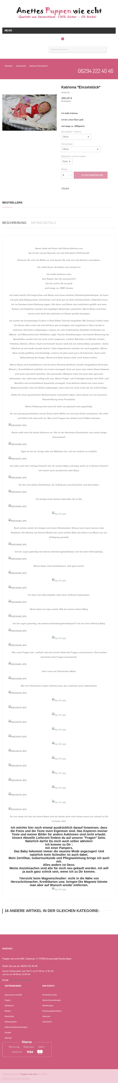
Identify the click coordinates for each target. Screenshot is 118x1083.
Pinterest (85, 188)
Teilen (72, 188)
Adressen (46, 1016)
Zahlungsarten (11, 1022)
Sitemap (8, 1038)
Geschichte (9, 1016)
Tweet (79, 188)
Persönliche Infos (49, 995)
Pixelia (27, 1078)
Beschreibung (14, 222)
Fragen (8, 1000)
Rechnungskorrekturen (52, 1011)
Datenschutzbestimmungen (16, 1027)
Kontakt (8, 1032)
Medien (8, 1011)
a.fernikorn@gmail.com (20, 980)
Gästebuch (9, 1006)
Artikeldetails (43, 222)
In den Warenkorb (92, 175)
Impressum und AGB (13, 995)
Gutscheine (47, 1022)
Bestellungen (47, 1006)
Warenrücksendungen (51, 1000)
